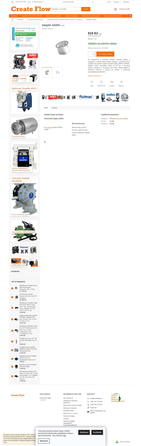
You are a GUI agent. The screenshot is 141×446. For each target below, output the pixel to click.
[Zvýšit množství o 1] (95, 53)
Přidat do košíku (106, 54)
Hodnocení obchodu (70, 408)
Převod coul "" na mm (70, 413)
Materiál (75, 127)
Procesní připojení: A (79, 132)
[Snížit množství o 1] (95, 55)
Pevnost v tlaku (77, 130)
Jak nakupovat (68, 2)
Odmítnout (84, 432)
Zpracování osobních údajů (72, 405)
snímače (49, 127)
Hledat (86, 9)
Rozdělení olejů (68, 410)
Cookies (66, 418)
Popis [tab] (46, 108)
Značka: (47, 28)
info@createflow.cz (96, 398)
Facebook (93, 407)
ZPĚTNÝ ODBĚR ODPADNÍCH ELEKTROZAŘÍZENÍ (70, 423)
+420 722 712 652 (96, 401)
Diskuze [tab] (54, 108)
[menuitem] (14, 16)
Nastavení (44, 441)
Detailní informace (94, 76)
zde (64, 435)
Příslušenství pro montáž (119, 118)
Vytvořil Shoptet (125, 442)
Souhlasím (97, 432)
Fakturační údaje (45, 398)
